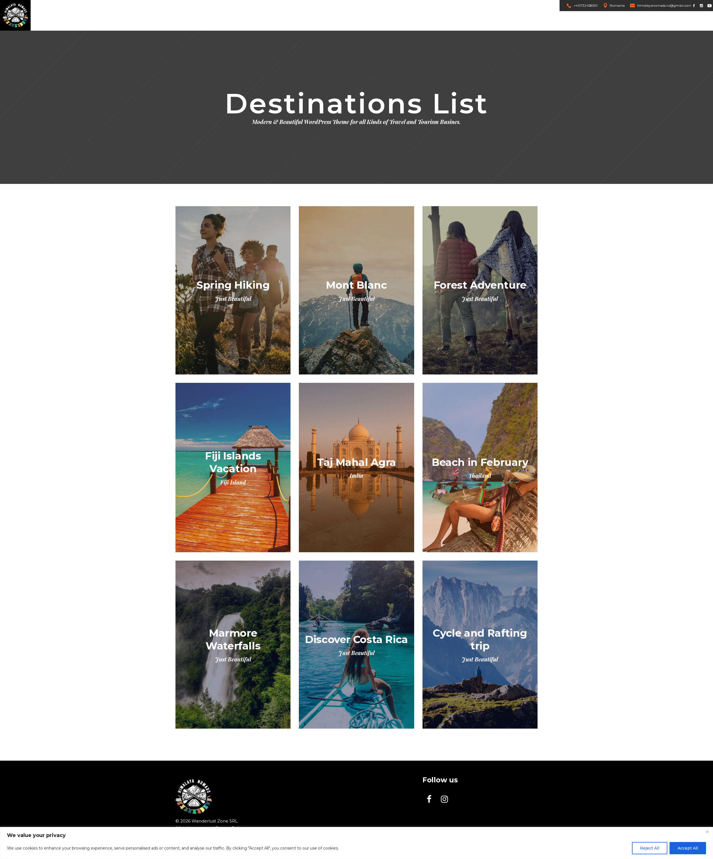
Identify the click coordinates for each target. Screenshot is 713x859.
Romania (617, 5)
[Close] (707, 831)
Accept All (688, 848)
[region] (356, 843)
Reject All (649, 848)
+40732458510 (586, 5)
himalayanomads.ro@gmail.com (664, 5)
